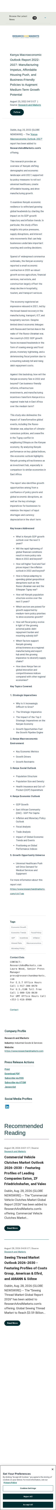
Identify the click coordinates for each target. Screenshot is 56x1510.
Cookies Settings (28, 1488)
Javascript (10, 1087)
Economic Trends (18, 933)
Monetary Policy (17, 948)
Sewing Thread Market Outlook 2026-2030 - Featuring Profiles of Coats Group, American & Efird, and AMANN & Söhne (25, 1268)
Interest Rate (16, 943)
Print (7, 1069)
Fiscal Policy (36, 933)
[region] (28, 1487)
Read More (12, 1228)
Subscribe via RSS (14, 1078)
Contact (14, 1009)
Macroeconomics (34, 943)
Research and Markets (29, 105)
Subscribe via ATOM (15, 1082)
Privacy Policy (10, 1483)
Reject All (28, 1496)
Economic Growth (18, 927)
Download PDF (12, 1073)
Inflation (36, 938)
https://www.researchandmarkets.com (24, 1051)
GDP (13, 938)
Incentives (24, 938)
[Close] (52, 1469)
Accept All (28, 1505)
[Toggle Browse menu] (45, 17)
